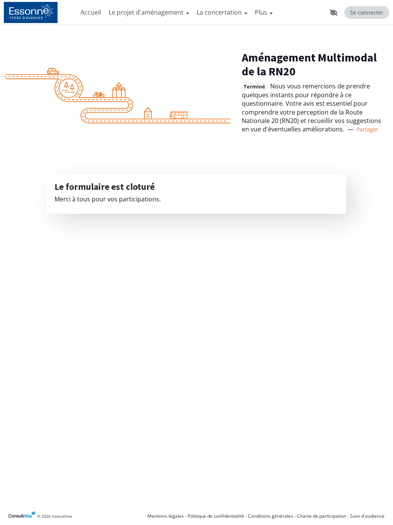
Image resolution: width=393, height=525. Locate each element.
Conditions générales (270, 516)
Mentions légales (165, 516)
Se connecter (366, 12)
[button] (333, 13)
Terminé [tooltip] (254, 86)
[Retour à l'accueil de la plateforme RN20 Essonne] (38, 12)
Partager (367, 129)
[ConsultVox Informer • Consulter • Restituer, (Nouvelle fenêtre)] (22, 516)
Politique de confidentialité (216, 516)
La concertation (219, 12)
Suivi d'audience (367, 516)
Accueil (91, 12)
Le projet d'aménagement (147, 12)
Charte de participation (321, 516)
